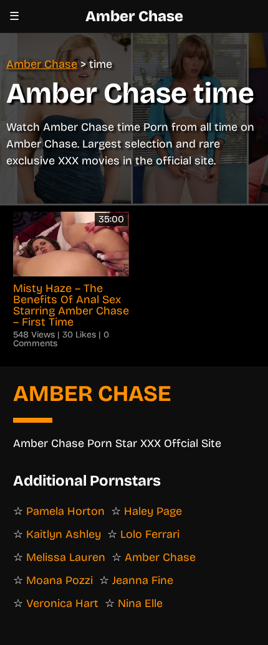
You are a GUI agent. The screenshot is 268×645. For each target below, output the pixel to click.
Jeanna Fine (142, 580)
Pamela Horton (65, 511)
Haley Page (153, 511)
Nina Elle (140, 603)
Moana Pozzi (59, 580)
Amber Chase (134, 16)
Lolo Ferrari (149, 534)
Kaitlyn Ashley (63, 534)
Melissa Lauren (65, 557)
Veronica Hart (62, 603)
